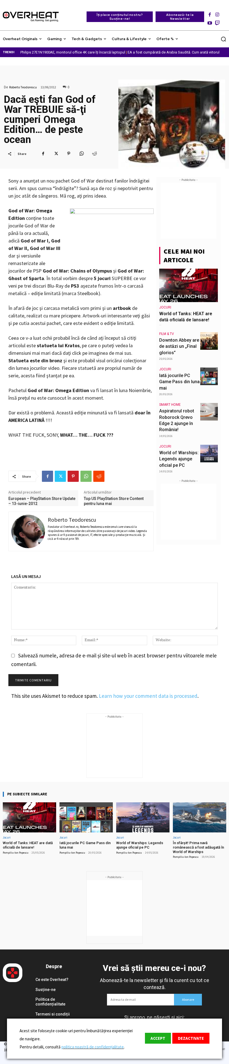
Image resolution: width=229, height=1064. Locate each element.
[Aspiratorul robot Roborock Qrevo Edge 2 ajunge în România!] (209, 412)
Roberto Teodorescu (23, 87)
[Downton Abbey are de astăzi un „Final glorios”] (209, 341)
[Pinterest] (68, 153)
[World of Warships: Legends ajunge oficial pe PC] (209, 453)
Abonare (188, 999)
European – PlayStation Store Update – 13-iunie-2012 (41, 501)
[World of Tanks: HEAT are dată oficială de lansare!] (188, 285)
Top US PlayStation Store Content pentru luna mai (114, 501)
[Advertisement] (188, 211)
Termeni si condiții (52, 1014)
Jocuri (165, 307)
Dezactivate (191, 1038)
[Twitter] (55, 153)
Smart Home (170, 404)
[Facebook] (209, 13)
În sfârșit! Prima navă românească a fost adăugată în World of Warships (198, 847)
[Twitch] (217, 21)
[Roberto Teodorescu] (28, 531)
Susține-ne (45, 989)
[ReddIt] (94, 153)
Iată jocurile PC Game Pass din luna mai (179, 382)
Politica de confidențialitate (50, 1001)
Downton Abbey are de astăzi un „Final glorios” (179, 346)
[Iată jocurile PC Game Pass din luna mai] (209, 376)
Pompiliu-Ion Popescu (15, 852)
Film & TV (166, 334)
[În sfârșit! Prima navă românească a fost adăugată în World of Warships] (199, 817)
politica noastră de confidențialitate (92, 1047)
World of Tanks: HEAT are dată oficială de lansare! (28, 845)
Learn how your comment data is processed (148, 696)
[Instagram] (217, 13)
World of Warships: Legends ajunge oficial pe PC (179, 459)
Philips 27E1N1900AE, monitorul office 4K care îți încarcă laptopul (72, 52)
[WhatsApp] (81, 153)
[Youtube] (209, 21)
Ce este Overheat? (51, 979)
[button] (223, 39)
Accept (158, 1038)
